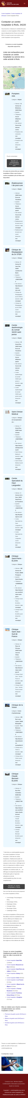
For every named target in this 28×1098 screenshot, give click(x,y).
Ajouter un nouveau (14, 1086)
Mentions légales (18, 1081)
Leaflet (12, 88)
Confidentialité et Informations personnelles (14, 1083)
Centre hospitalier (5, 13)
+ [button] (5, 70)
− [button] (5, 72)
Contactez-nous (9, 1081)
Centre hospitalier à (15, 980)
